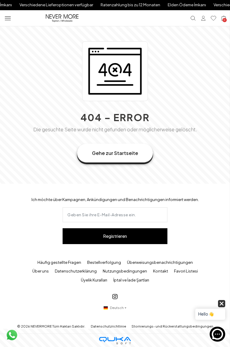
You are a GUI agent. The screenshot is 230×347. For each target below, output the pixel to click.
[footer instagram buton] (115, 296)
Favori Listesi (186, 271)
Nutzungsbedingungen (125, 271)
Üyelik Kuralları (94, 280)
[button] (210, 313)
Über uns (40, 271)
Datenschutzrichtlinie (108, 326)
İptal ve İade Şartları (131, 280)
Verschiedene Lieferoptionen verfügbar (56, 4)
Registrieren (115, 236)
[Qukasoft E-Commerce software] (115, 340)
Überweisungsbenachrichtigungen (160, 262)
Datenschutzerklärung (76, 271)
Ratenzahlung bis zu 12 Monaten (130, 4)
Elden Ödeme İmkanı (187, 4)
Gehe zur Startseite (115, 153)
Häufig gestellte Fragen (59, 262)
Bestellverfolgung (104, 262)
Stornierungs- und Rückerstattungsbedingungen (172, 326)
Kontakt (160, 271)
